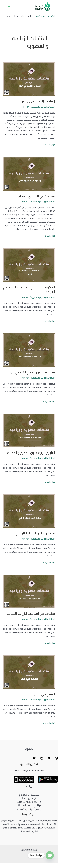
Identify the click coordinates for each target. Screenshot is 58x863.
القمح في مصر (44, 694)
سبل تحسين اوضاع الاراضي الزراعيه (29, 372)
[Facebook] (42, 759)
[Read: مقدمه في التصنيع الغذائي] (29, 173)
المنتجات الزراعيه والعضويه (43, 107)
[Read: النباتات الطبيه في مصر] (29, 79)
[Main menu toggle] (9, 6)
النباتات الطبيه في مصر (38, 101)
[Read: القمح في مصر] (29, 672)
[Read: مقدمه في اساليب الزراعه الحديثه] (29, 591)
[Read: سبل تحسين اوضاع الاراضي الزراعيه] (29, 350)
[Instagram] (35, 759)
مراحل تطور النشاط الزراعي (35, 533)
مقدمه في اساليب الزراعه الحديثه (31, 613)
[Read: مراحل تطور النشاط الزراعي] (29, 511)
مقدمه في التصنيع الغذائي (36, 196)
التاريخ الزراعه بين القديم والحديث (31, 453)
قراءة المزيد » (49, 144)
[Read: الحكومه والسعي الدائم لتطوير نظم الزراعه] (29, 265)
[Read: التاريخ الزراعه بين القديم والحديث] (29, 430)
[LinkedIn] (49, 759)
